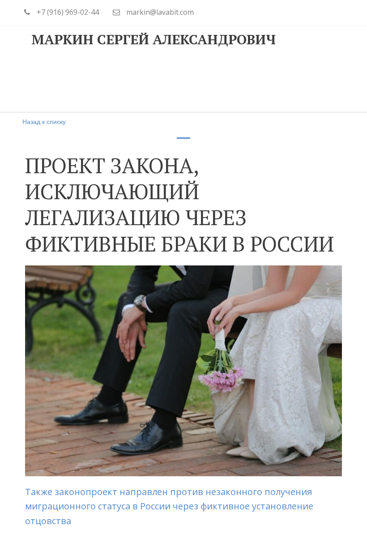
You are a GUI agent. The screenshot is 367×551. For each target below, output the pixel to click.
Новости (281, 82)
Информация (212, 82)
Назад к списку (44, 121)
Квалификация (130, 82)
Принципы (55, 82)
